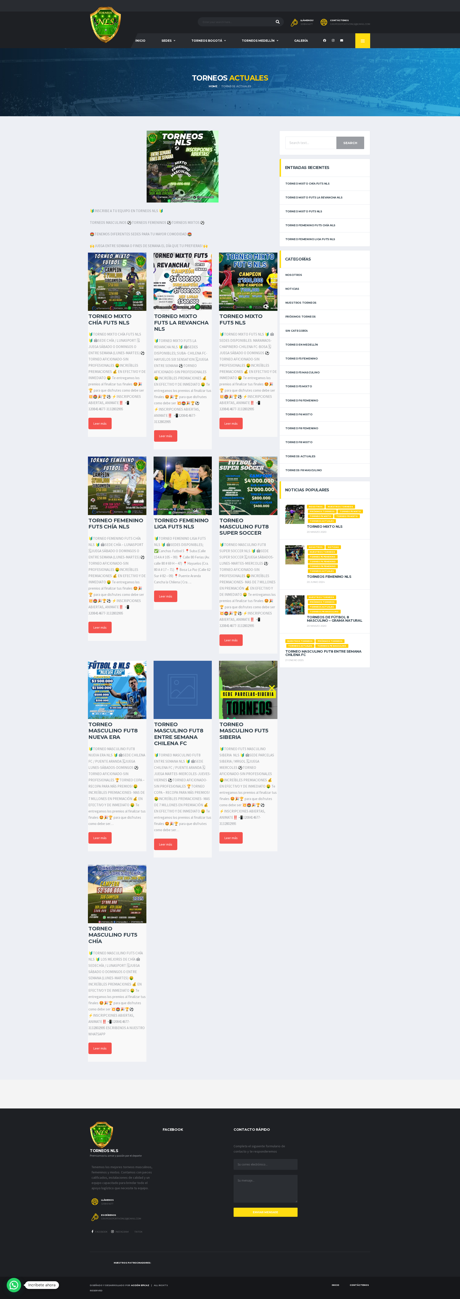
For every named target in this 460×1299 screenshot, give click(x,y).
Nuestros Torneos (300, 302)
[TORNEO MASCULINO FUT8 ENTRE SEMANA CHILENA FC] (183, 690)
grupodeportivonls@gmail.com (350, 24)
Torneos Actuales (300, 456)
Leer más (100, 423)
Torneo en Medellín (301, 344)
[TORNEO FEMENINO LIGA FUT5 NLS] (183, 486)
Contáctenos (359, 1285)
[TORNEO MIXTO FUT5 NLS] (248, 282)
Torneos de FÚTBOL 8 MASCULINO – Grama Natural (334, 619)
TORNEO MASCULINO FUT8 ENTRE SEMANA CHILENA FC (323, 653)
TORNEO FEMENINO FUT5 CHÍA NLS (310, 225)
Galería (301, 40)
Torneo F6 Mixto (298, 414)
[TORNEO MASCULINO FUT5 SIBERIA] (248, 690)
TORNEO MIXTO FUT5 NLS (303, 211)
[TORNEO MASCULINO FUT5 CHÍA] (117, 894)
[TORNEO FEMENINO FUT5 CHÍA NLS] (117, 486)
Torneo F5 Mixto (298, 386)
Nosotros (293, 275)
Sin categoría (296, 330)
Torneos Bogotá (206, 40)
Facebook (101, 1231)
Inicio (140, 40)
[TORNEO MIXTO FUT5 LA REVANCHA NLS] (183, 282)
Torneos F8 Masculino (303, 470)
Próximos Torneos (300, 316)
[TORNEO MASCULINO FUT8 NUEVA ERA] (117, 690)
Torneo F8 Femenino (301, 428)
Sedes (166, 40)
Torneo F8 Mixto (298, 442)
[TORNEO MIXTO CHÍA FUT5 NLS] (117, 282)
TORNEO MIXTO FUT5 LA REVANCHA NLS (314, 197)
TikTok (138, 1231)
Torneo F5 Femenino (301, 358)
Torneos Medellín (258, 40)
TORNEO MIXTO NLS (325, 526)
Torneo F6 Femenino (301, 400)
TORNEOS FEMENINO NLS (329, 576)
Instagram (122, 1231)
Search (350, 143)
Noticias (292, 288)
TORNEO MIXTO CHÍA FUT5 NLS (307, 183)
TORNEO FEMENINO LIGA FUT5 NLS (310, 239)
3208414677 (306, 24)
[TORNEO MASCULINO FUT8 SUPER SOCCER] (248, 486)
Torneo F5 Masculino (302, 372)
